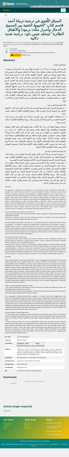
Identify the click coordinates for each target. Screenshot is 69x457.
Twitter (28, 425)
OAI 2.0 (59, 444)
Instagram (29, 426)
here (36, 446)
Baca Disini (16, 55)
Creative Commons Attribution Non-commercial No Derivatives (39, 52)
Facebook (28, 423)
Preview (29, 55)
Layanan (5, 426)
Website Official (7, 423)
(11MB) (19, 55)
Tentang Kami (6, 425)
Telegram (28, 428)
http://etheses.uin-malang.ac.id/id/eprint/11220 (29, 370)
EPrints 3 (47, 444)
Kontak (5, 428)
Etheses (6, 10)
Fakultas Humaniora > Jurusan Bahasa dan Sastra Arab (31, 357)
